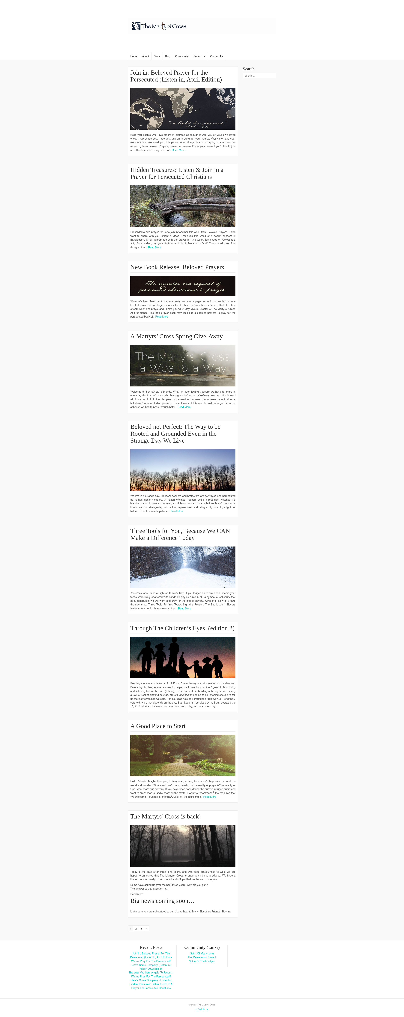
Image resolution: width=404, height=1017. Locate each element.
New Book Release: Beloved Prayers (177, 267)
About (145, 56)
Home (133, 56)
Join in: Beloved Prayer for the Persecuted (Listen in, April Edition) (176, 76)
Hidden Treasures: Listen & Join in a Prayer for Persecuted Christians (176, 173)
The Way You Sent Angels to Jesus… (151, 972)
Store (157, 56)
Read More (178, 150)
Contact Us (216, 56)
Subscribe (199, 56)
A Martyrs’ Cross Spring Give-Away (176, 336)
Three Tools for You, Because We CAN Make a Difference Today (180, 534)
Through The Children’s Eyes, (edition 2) (182, 628)
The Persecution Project (202, 957)
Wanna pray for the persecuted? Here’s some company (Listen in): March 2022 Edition (151, 965)
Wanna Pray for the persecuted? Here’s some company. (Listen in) (151, 978)
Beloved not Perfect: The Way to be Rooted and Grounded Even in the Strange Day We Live (175, 433)
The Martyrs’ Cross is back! (165, 816)
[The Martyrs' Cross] (202, 25)
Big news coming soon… (162, 900)
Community (182, 56)
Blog (167, 56)
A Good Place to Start (157, 726)
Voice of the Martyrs (202, 961)
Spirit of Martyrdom (202, 953)
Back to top (202, 1009)
